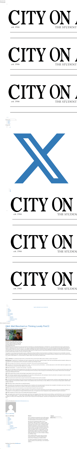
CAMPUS (9, 311)
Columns (11, 316)
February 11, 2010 (17, 328)
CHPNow (9, 310)
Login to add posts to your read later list (41, 307)
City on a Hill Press (10, 328)
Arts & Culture (10, 313)
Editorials (11, 317)
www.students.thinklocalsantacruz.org (22, 400)
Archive (9, 321)
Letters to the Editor (13, 319)
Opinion (9, 315)
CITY (9, 312)
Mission (9, 121)
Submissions (12, 320)
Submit (9, 123)
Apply (9, 122)
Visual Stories (10, 314)
